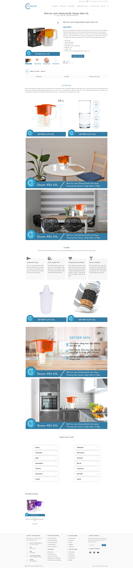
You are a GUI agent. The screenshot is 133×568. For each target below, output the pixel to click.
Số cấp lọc (38, 468)
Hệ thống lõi (80, 447)
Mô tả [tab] (27, 71)
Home (94, 566)
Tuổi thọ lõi (80, 458)
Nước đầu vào (80, 452)
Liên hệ (70, 542)
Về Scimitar (71, 540)
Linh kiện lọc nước (52, 554)
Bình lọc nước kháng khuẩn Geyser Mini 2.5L (35, 520)
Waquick (70, 560)
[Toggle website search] (107, 6)
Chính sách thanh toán (52, 540)
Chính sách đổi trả (51, 544)
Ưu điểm (66, 76)
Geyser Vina (71, 554)
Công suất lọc (39, 473)
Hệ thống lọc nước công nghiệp (54, 560)
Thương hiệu (38, 452)
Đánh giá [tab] (43, 71)
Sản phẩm (71, 544)
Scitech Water (72, 552)
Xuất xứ (37, 447)
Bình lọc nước (71, 63)
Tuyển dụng (71, 546)
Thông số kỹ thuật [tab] (34, 71)
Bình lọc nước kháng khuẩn (31, 88)
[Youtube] (98, 552)
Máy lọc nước (51, 552)
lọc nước (53, 88)
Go (104, 545)
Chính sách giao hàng (52, 542)
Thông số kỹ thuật (94, 76)
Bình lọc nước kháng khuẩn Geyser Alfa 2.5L (69, 15)
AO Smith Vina (72, 558)
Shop (100, 566)
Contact (106, 566)
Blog (103, 566)
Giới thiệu (39, 76)
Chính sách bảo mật (52, 538)
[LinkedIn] (94, 552)
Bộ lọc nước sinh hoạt (52, 556)
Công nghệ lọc (39, 463)
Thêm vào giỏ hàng (78, 56)
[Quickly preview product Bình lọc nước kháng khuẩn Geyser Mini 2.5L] (44, 498)
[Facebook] (90, 552)
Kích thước (80, 473)
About (97, 566)
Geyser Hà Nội (72, 556)
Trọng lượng (80, 468)
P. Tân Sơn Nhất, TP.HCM (35, 556)
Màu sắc (79, 463)
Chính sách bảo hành (52, 546)
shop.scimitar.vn (33, 561)
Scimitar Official (72, 538)
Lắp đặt (79, 479)
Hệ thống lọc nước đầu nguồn (54, 558)
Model (37, 458)
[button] (58, 23)
